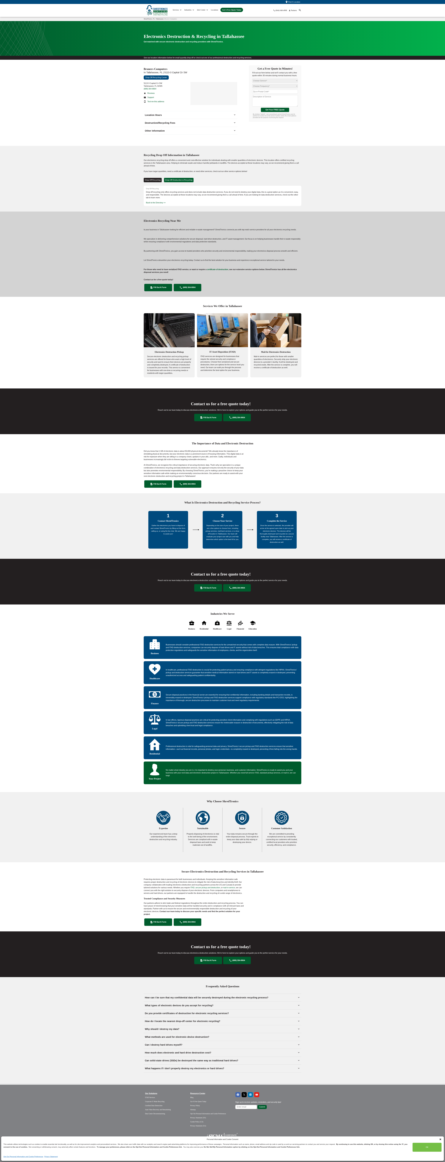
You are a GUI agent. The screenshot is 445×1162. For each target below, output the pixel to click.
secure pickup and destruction (207, 888)
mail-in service (229, 888)
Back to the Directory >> (156, 203)
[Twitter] (244, 1094)
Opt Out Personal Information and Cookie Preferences (23, 1156)
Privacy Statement (51, 1156)
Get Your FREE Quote (274, 110)
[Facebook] (237, 1094)
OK (427, 1147)
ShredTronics (148, 19)
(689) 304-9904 (150, 89)
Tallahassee (160, 19)
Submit (262, 1107)
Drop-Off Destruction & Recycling (178, 180)
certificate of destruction (217, 269)
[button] (440, 1139)
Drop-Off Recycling (153, 180)
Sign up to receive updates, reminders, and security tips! (258, 1102)
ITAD (192, 888)
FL (154, 19)
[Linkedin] (250, 1094)
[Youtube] (256, 1094)
